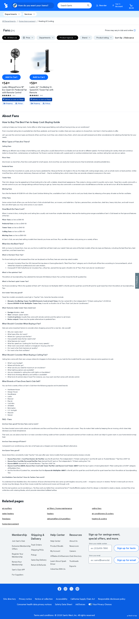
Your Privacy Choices (102, 604)
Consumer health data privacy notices (34, 604)
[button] (118, 5)
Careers (73, 551)
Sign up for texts (126, 548)
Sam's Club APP (18, 569)
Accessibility (61, 598)
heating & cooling (99, 518)
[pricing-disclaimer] (135, 30)
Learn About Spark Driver (58, 562)
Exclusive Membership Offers (21, 547)
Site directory (9, 598)
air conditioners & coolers (103, 513)
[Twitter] (71, 588)
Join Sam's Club (18, 541)
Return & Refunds (38, 565)
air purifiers (7, 508)
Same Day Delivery (38, 560)
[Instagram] (65, 588)
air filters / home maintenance (59, 508)
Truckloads (74, 561)
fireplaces (6, 518)
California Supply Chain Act (83, 598)
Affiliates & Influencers (59, 556)
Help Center (55, 541)
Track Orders (36, 544)
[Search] (88, 5)
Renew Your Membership (17, 563)
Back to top (133, 615)
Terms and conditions (44, 615)
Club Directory (75, 556)
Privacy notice (25, 598)
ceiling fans (96, 508)
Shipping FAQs (37, 549)
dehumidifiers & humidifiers (58, 518)
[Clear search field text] (82, 5)
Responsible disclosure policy (111, 598)
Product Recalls (56, 546)
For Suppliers (17, 574)
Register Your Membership (17, 555)
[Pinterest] (77, 588)
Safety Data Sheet (63, 604)
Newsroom (74, 546)
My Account (55, 551)
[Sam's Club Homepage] (5, 5)
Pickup (34, 554)
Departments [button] (11, 14)
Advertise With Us (57, 569)
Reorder (103, 5)
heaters (50, 513)
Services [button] (28, 14)
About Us (74, 541)
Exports (73, 566)
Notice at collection (44, 598)
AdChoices (80, 604)
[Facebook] (59, 588)
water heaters (8, 513)
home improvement (10, 523)
